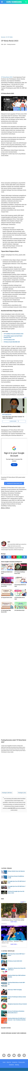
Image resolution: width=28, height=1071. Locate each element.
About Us (9, 1062)
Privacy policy (21, 1062)
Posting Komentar (11, 44)
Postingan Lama (22, 792)
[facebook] (3, 557)
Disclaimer (11, 1064)
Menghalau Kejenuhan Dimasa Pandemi (17, 1004)
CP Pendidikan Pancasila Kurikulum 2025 (13, 333)
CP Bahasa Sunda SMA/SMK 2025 (12, 341)
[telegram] (24, 557)
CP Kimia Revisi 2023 (6, 77)
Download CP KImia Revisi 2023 (14, 483)
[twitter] (8, 557)
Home (4, 1062)
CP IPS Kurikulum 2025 (9, 339)
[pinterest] (14, 557)
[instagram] (19, 1055)
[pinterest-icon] (24, 1055)
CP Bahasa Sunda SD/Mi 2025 (15, 961)
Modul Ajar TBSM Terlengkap (15, 989)
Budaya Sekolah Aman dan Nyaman (16, 871)
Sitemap (17, 1064)
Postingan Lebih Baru (7, 792)
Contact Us (14, 1062)
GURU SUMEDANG (14, 2)
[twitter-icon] (9, 1055)
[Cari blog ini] (26, 2)
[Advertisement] (14, 20)
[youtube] (14, 1055)
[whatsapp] (19, 557)
